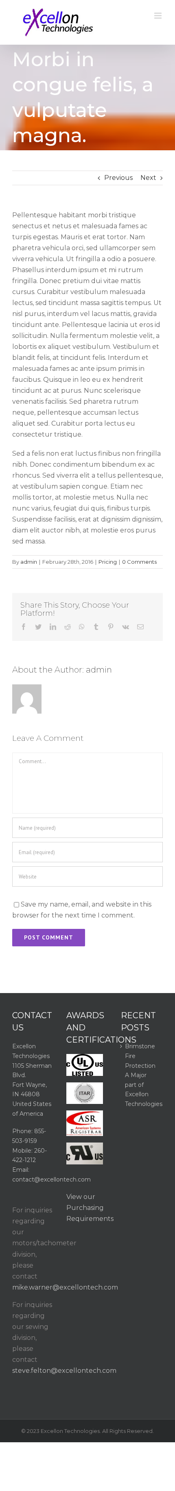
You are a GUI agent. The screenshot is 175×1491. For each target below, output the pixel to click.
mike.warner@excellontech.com (65, 1287)
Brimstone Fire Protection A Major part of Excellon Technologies (142, 1075)
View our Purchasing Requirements (90, 1208)
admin (28, 561)
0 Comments (139, 561)
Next (148, 178)
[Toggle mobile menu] (158, 15)
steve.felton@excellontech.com (64, 1370)
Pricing (107, 561)
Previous (118, 178)
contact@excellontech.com (51, 1179)
